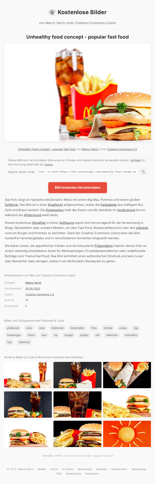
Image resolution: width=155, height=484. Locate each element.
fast (9, 342)
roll (97, 335)
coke (29, 328)
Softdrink (11, 205)
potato (84, 335)
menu (31, 335)
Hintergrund (32, 215)
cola (41, 328)
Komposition (55, 210)
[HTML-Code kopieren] (143, 172)
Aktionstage (85, 469)
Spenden (101, 469)
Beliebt (42, 469)
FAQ (59, 473)
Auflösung (66, 223)
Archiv (58, 455)
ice (56, 335)
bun (44, 335)
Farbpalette (109, 205)
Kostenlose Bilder (82, 12)
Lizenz (49, 164)
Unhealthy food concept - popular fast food (46, 149)
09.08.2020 (32, 288)
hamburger (14, 335)
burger (69, 335)
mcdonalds (77, 328)
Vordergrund (126, 210)
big (136, 328)
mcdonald (57, 328)
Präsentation (104, 246)
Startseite (47, 455)
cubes (123, 328)
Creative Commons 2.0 (122, 149)
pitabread (13, 328)
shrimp (108, 328)
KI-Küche (67, 469)
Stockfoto (39, 223)
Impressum (92, 473)
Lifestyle (142, 228)
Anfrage (136, 160)
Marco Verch (90, 149)
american (112, 335)
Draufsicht (55, 205)
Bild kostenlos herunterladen (78, 187)
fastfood (24, 342)
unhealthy (131, 335)
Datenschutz (73, 473)
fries (94, 328)
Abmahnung (139, 469)
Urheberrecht (119, 469)
